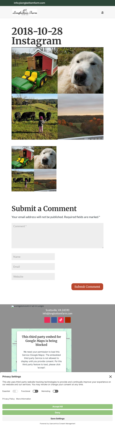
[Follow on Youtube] (68, 320)
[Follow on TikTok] (61, 320)
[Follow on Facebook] (54, 320)
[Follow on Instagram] (47, 320)
